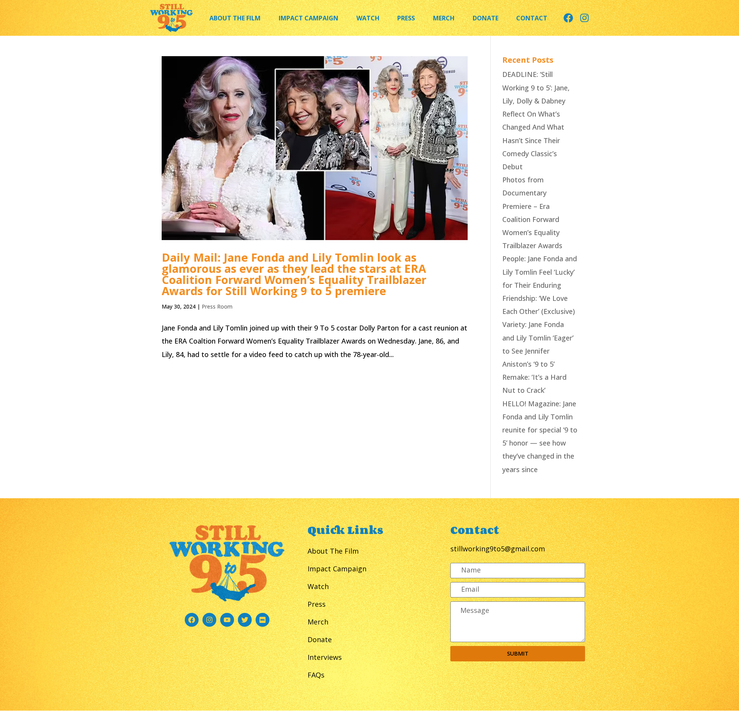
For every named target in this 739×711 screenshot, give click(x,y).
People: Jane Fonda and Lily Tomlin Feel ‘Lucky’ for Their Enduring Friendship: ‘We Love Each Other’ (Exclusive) (539, 285)
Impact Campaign (308, 18)
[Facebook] (568, 18)
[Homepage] (171, 18)
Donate (485, 18)
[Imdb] (262, 620)
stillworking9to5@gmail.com (497, 548)
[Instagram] (584, 18)
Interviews (325, 657)
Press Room (217, 306)
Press (406, 18)
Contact (531, 18)
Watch (368, 18)
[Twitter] (245, 620)
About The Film (235, 18)
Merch (444, 18)
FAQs (316, 674)
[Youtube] (227, 620)
